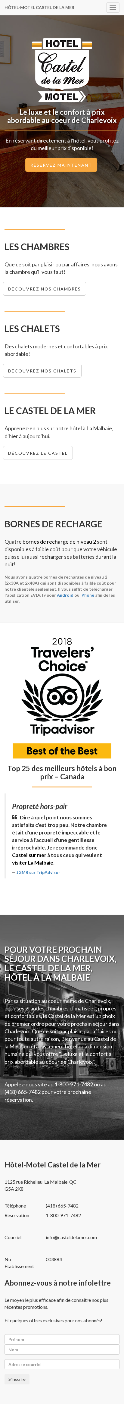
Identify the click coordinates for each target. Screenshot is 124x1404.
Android (65, 595)
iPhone (87, 595)
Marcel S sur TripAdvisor (72, 857)
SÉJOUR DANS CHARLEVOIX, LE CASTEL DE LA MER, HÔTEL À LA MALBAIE (60, 967)
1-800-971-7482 (73, 1084)
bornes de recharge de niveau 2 (59, 541)
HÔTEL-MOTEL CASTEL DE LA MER (39, 7)
